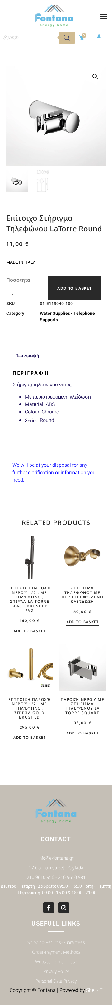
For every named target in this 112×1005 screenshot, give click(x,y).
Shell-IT (94, 990)
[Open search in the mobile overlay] (39, 37)
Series (31, 420)
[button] (104, 16)
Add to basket (74, 288)
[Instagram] (63, 907)
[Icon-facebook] (48, 907)
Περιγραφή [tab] (27, 355)
